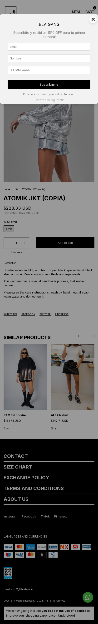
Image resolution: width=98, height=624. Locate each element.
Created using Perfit (49, 100)
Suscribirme (49, 84)
